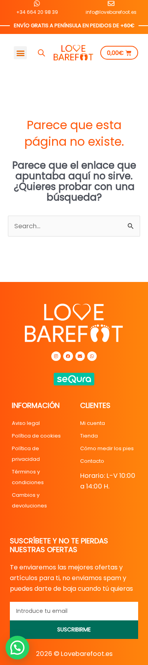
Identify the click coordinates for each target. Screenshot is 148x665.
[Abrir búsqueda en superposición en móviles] (41, 52)
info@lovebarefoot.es (111, 12)
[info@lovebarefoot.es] (111, 3)
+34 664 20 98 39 (37, 12)
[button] (20, 52)
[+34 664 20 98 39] (37, 3)
